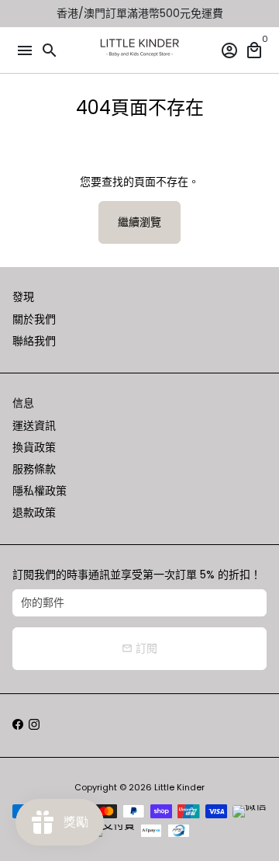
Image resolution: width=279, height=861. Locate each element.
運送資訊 (34, 425)
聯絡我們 (34, 341)
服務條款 (34, 469)
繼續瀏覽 (139, 222)
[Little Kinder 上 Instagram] (34, 725)
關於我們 (34, 319)
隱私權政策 (39, 490)
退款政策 (34, 512)
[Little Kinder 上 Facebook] (17, 725)
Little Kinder (179, 787)
